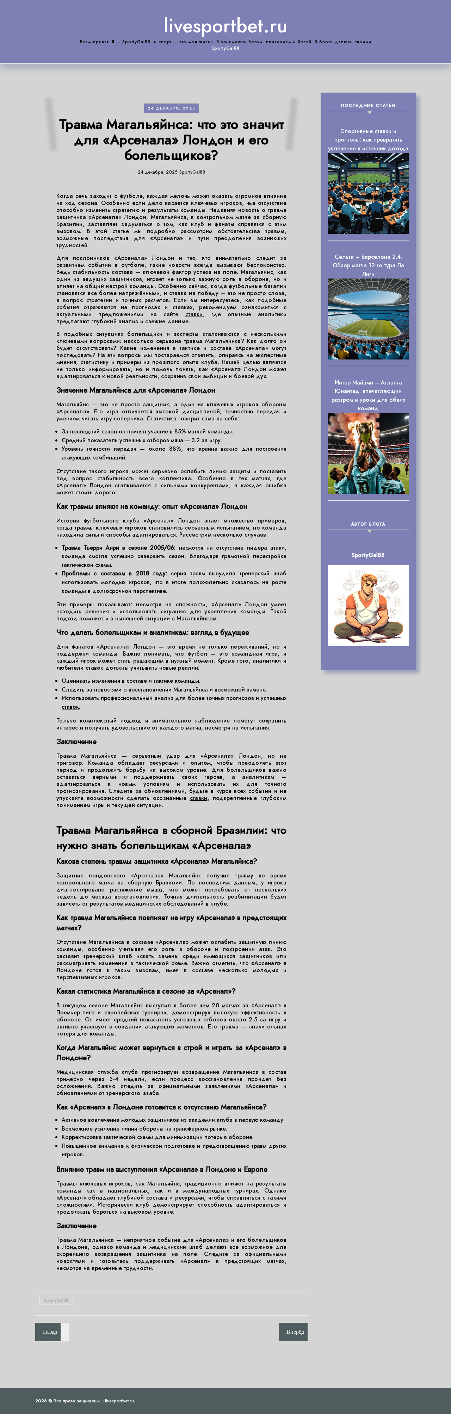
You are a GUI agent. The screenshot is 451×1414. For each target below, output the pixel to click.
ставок (70, 707)
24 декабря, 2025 (172, 108)
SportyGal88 (56, 1300)
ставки (194, 314)
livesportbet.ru (225, 25)
